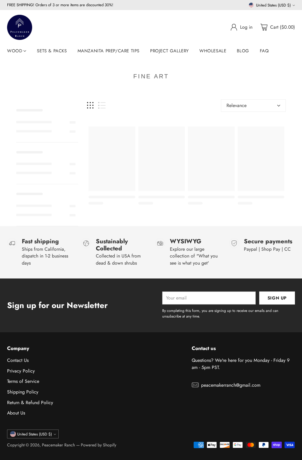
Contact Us (18, 360)
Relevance (236, 105)
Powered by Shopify (98, 445)
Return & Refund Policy (30, 402)
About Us (16, 412)
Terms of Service (23, 381)
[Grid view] (90, 105)
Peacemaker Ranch (58, 445)
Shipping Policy (22, 391)
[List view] (102, 105)
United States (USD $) (273, 5)
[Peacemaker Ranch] (19, 27)
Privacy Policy (21, 370)
